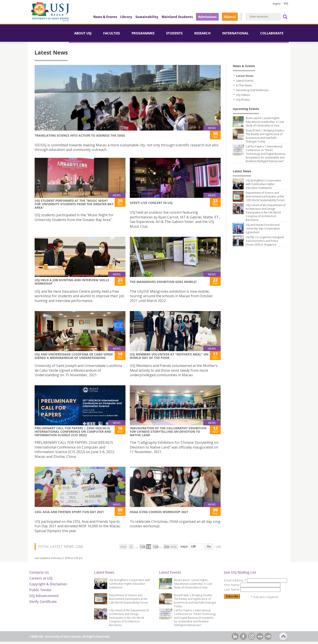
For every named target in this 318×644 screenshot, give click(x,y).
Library (126, 17)
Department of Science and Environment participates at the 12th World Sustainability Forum (265, 196)
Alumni (230, 17)
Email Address (235, 580)
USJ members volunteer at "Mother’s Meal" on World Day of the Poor (169, 356)
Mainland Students (177, 17)
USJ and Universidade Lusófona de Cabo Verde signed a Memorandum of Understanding (74, 356)
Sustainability (146, 17)
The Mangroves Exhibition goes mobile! (163, 282)
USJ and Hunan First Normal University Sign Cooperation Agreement (263, 228)
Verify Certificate (43, 601)
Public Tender (40, 590)
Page (184, 547)
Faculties (111, 33)
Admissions (207, 17)
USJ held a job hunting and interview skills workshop (72, 282)
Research (202, 33)
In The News (244, 85)
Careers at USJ (41, 578)
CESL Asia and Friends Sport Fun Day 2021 (69, 512)
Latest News (244, 76)
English (277, 3)
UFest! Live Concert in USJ (151, 203)
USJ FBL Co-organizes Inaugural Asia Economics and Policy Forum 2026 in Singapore (265, 240)
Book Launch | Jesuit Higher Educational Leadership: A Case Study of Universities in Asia (265, 121)
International (235, 33)
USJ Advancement (44, 595)
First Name (232, 585)
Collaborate (271, 33)
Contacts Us (39, 572)
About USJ (83, 33)
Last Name (232, 589)
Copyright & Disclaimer (48, 584)
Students (174, 33)
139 (148, 546)
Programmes (143, 33)
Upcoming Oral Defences (252, 90)
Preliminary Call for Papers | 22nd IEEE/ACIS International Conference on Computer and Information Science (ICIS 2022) (73, 431)
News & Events (105, 17)
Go (209, 546)
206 (166, 546)
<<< (123, 546)
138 (142, 546)
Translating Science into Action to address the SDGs (80, 135)
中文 (286, 3)
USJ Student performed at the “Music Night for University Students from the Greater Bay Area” (74, 204)
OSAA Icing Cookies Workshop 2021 (159, 512)
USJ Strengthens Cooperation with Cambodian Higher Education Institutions (263, 184)
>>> (174, 546)
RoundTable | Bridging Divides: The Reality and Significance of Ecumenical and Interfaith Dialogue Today (265, 136)
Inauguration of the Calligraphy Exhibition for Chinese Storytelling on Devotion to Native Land (168, 431)
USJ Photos (243, 100)
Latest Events (245, 80)
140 (155, 546)
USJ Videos (243, 95)
